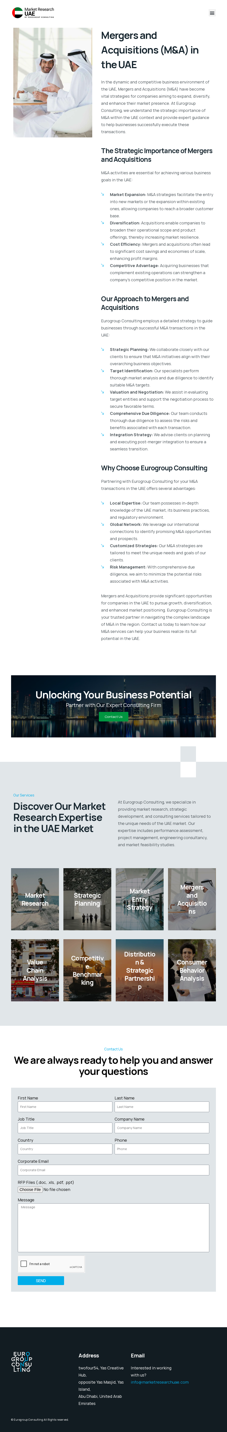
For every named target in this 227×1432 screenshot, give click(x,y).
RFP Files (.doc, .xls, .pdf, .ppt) (46, 1182)
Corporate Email (33, 1161)
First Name (28, 1098)
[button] (212, 12)
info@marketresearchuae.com (160, 1382)
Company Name (130, 1119)
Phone (121, 1140)
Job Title (26, 1119)
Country (25, 1140)
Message (26, 1199)
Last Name (125, 1098)
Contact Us (114, 716)
